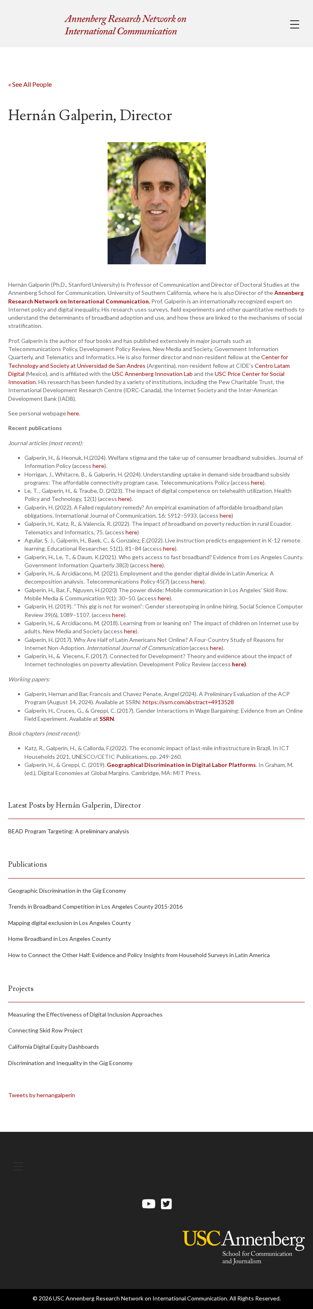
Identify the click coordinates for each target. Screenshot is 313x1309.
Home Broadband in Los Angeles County (59, 938)
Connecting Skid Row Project (45, 1030)
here (73, 413)
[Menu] (294, 24)
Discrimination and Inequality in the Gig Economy (70, 1062)
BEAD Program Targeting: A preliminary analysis (68, 831)
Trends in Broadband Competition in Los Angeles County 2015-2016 (95, 906)
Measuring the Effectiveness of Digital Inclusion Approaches (85, 1014)
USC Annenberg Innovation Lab (152, 373)
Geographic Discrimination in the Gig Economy (67, 890)
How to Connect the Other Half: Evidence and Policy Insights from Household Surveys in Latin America (139, 954)
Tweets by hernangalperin (41, 1095)
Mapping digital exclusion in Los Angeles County (69, 922)
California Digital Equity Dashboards (53, 1046)
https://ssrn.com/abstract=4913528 (188, 701)
